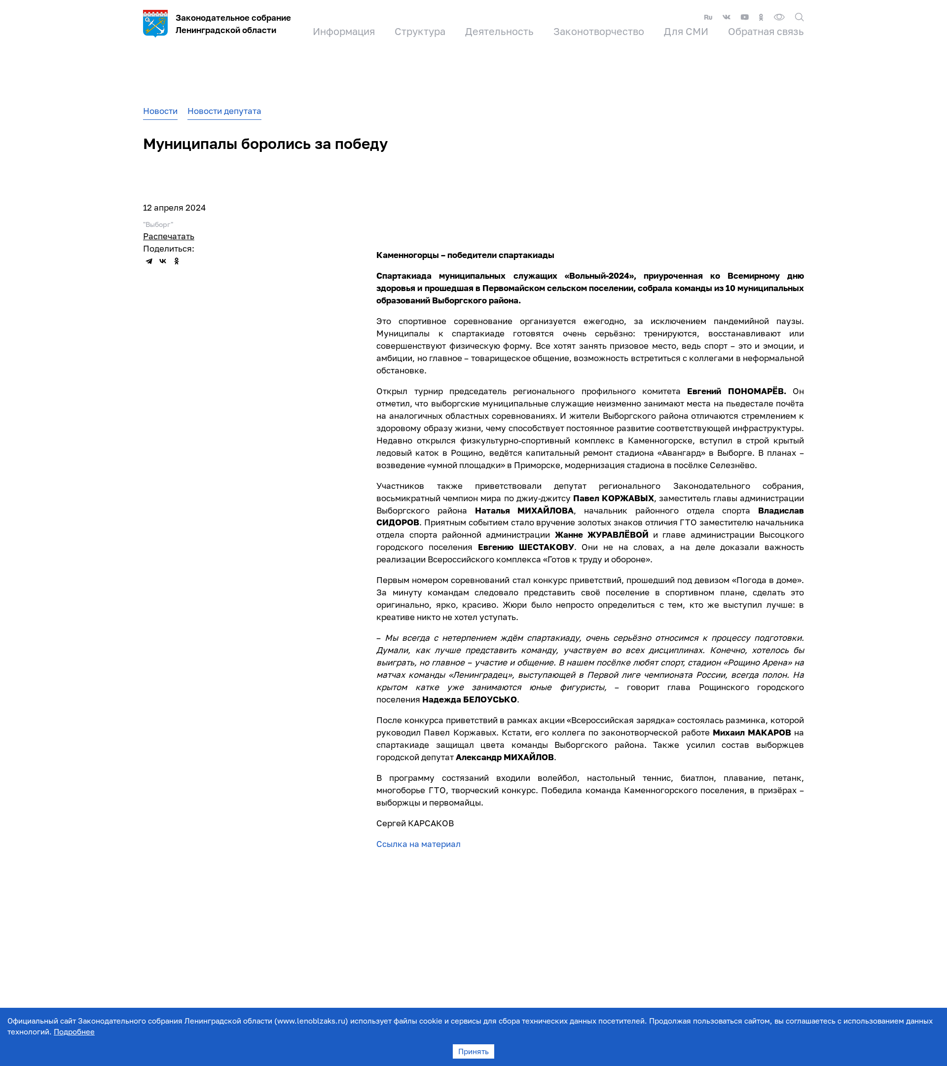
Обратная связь (766, 31)
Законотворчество (598, 31)
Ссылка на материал (418, 844)
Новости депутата (224, 111)
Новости (160, 111)
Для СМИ (686, 31)
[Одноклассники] (176, 261)
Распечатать (168, 236)
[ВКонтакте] (163, 261)
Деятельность (499, 31)
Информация (344, 31)
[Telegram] (149, 261)
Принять (473, 1051)
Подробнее (74, 1031)
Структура (420, 31)
